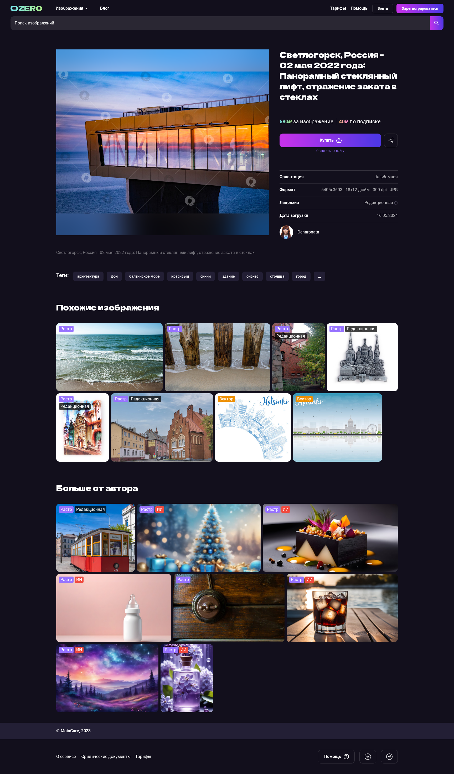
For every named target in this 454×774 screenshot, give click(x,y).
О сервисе (66, 756)
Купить (327, 140)
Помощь (359, 8)
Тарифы (338, 8)
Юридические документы (105, 756)
